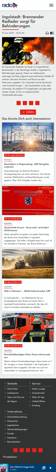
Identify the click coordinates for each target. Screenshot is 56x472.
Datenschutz (12, 421)
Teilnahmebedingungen (17, 429)
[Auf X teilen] (25, 103)
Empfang (36, 405)
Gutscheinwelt (38, 392)
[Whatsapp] (34, 450)
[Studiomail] (15, 450)
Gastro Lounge (38, 388)
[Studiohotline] (40, 450)
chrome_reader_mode (52, 33)
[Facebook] (22, 450)
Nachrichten (12, 388)
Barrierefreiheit (13, 441)
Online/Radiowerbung (17, 416)
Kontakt (10, 433)
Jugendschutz (13, 425)
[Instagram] (28, 450)
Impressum (11, 437)
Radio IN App (38, 397)
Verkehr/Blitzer (38, 401)
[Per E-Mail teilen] (37, 103)
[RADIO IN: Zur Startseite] (25, 5)
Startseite (12, 383)
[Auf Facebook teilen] (19, 103)
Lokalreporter (13, 392)
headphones (47, 33)
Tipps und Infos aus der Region (15, 399)
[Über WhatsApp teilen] (31, 103)
